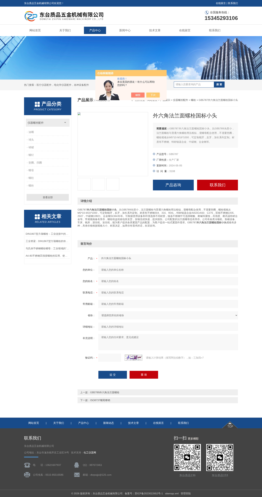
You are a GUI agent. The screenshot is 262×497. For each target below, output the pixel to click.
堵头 (31, 139)
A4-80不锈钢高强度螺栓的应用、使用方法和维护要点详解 (48, 255)
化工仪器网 (90, 452)
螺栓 (31, 185)
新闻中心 (125, 30)
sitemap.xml (172, 493)
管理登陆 (186, 493)
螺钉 (31, 154)
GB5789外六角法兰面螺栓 (104, 392)
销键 (31, 147)
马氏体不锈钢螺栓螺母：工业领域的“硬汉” (48, 248)
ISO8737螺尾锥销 (100, 400)
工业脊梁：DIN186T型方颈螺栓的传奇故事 (48, 241)
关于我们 (65, 30)
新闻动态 (108, 422)
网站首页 (35, 30)
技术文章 (155, 30)
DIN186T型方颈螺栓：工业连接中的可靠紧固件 (48, 233)
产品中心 (95, 30)
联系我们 (233, 3)
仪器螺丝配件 (36, 122)
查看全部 (48, 197)
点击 (65, 123)
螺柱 (31, 177)
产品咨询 (173, 185)
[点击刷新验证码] (133, 358)
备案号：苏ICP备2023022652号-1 (144, 493)
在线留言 (221, 3)
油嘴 (31, 131)
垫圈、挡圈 (35, 162)
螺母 (31, 170)
